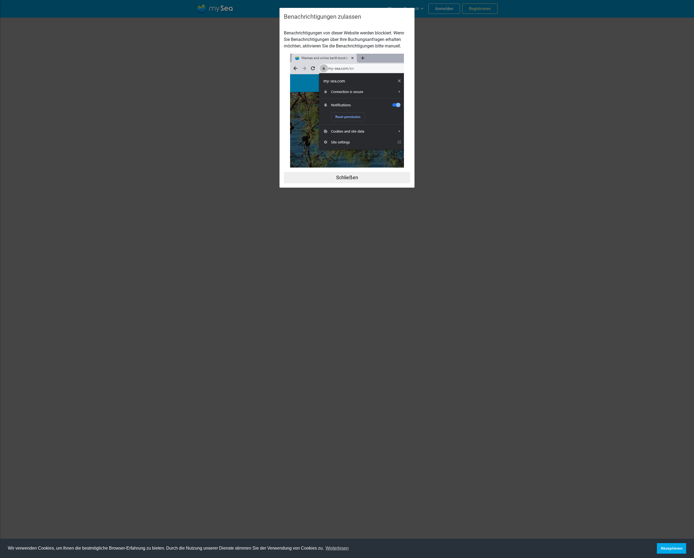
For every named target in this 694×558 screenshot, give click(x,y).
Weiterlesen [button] (337, 548)
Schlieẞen (347, 177)
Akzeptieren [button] (672, 548)
